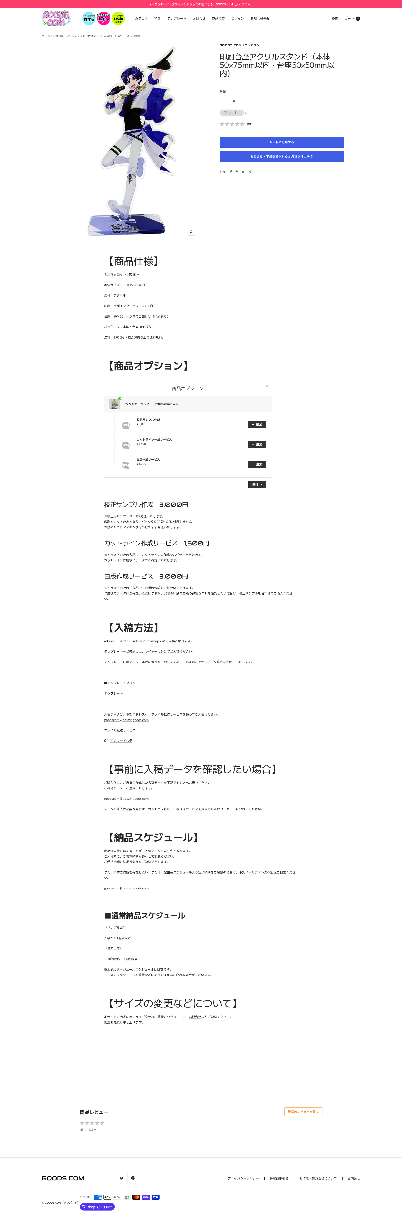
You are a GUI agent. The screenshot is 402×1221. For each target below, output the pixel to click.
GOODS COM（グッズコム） (241, 45)
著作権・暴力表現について (318, 1178)
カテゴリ (141, 18)
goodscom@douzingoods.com (126, 719)
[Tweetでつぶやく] (243, 171)
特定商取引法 (279, 1178)
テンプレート (176, 18)
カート (351, 18)
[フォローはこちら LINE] (133, 1178)
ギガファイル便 (121, 740)
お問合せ (199, 18)
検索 (335, 18)
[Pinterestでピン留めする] (237, 171)
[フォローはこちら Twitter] (122, 1178)
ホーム (46, 36)
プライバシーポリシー (243, 1178)
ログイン (237, 18)
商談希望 (218, 18)
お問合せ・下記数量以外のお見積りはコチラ (281, 156)
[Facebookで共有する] (231, 171)
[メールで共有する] (250, 171)
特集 (157, 18)
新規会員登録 (260, 18)
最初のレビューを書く (303, 1111)
